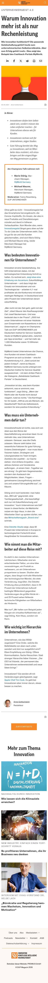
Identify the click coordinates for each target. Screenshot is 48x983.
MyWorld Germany (22, 182)
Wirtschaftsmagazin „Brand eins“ (23, 517)
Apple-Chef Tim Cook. (15, 680)
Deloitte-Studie (16, 527)
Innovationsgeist (12, 228)
